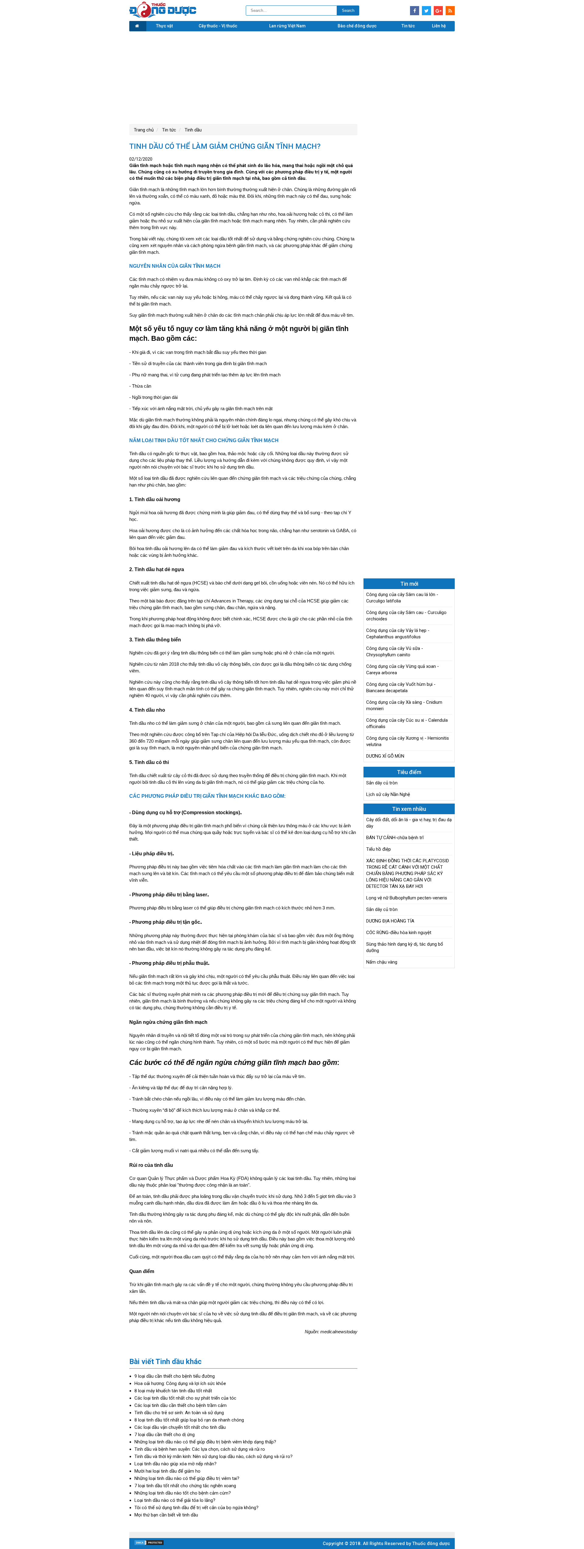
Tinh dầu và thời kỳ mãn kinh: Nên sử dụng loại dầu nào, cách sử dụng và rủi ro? (213, 1456)
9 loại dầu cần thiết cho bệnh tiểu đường (174, 1376)
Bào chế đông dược (357, 25)
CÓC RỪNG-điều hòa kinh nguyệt (398, 932)
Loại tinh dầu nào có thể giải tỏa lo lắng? (174, 1500)
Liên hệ (439, 25)
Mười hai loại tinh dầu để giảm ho (167, 1471)
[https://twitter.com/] (426, 10)
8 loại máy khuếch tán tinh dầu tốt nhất (173, 1391)
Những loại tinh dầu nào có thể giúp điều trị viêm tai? (186, 1478)
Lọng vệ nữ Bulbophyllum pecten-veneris (406, 898)
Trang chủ (144, 130)
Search (348, 10)
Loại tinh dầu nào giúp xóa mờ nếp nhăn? (175, 1464)
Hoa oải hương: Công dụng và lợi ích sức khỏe (180, 1383)
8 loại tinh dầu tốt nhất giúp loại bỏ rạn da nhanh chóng (189, 1420)
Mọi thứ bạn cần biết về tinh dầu (166, 1515)
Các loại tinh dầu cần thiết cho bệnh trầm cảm (180, 1405)
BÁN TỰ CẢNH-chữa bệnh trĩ (395, 837)
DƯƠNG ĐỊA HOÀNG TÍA (390, 921)
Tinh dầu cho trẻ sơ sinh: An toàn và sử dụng (179, 1412)
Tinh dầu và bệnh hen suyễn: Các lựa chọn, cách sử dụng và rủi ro (199, 1449)
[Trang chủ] (137, 26)
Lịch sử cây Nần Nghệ (388, 794)
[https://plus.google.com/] (438, 10)
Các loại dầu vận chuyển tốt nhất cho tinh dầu (180, 1427)
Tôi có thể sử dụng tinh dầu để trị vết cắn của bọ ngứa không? (196, 1507)
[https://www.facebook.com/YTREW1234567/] (414, 10)
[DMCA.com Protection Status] (149, 1544)
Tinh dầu (192, 130)
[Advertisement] (292, 77)
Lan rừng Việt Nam (287, 25)
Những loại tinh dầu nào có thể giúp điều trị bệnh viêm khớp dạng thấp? (205, 1442)
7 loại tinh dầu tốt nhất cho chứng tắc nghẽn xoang (185, 1485)
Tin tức (408, 25)
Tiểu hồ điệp (378, 849)
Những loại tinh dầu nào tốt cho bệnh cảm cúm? (182, 1493)
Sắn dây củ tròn (382, 783)
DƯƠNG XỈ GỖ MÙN (385, 756)
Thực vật (164, 25)
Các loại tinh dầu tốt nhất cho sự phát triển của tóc (185, 1398)
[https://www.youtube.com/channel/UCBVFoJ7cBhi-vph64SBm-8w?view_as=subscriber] (450, 10)
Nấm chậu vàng (381, 962)
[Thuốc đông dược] (162, 16)
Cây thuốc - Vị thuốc (218, 25)
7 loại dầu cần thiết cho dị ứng (164, 1434)
